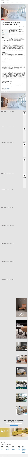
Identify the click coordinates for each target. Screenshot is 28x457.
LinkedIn (19, 449)
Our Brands (7, 449)
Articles (21, 2)
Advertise (13, 447)
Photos (8, 2)
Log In (26, 3)
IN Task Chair (24, 130)
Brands (17, 2)
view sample (22, 421)
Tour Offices (7, 447)
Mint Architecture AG (5, 26)
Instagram (19, 447)
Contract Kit (23, 447)
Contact (2, 449)
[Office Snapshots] (5, 1)
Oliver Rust (7, 89)
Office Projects (3, 2)
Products (12, 2)
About (1, 447)
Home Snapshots (24, 449)
